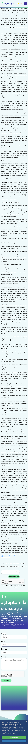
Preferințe (13, 741)
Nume (3, 634)
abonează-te (14, 576)
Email (3, 641)
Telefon (4, 649)
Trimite (6, 680)
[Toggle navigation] (25, 3)
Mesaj (3, 657)
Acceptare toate (13, 737)
